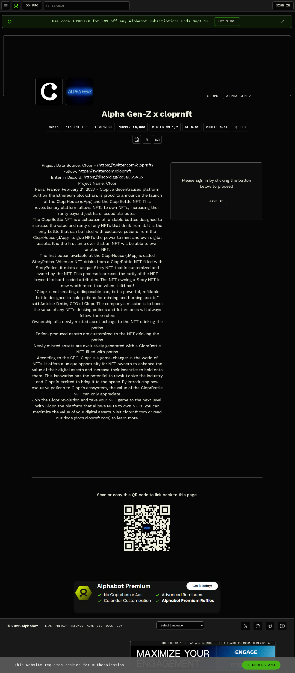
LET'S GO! (227, 21)
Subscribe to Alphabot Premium (226, 643)
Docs (109, 625)
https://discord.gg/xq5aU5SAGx (114, 177)
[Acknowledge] (282, 21)
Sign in (283, 5)
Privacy (61, 625)
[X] (147, 139)
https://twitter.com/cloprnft (125, 165)
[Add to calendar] (136, 139)
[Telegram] (270, 626)
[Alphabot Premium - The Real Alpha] (147, 592)
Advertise (94, 625)
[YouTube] (282, 626)
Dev (119, 625)
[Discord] (157, 139)
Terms (47, 625)
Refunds (77, 625)
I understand (261, 665)
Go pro (32, 5)
